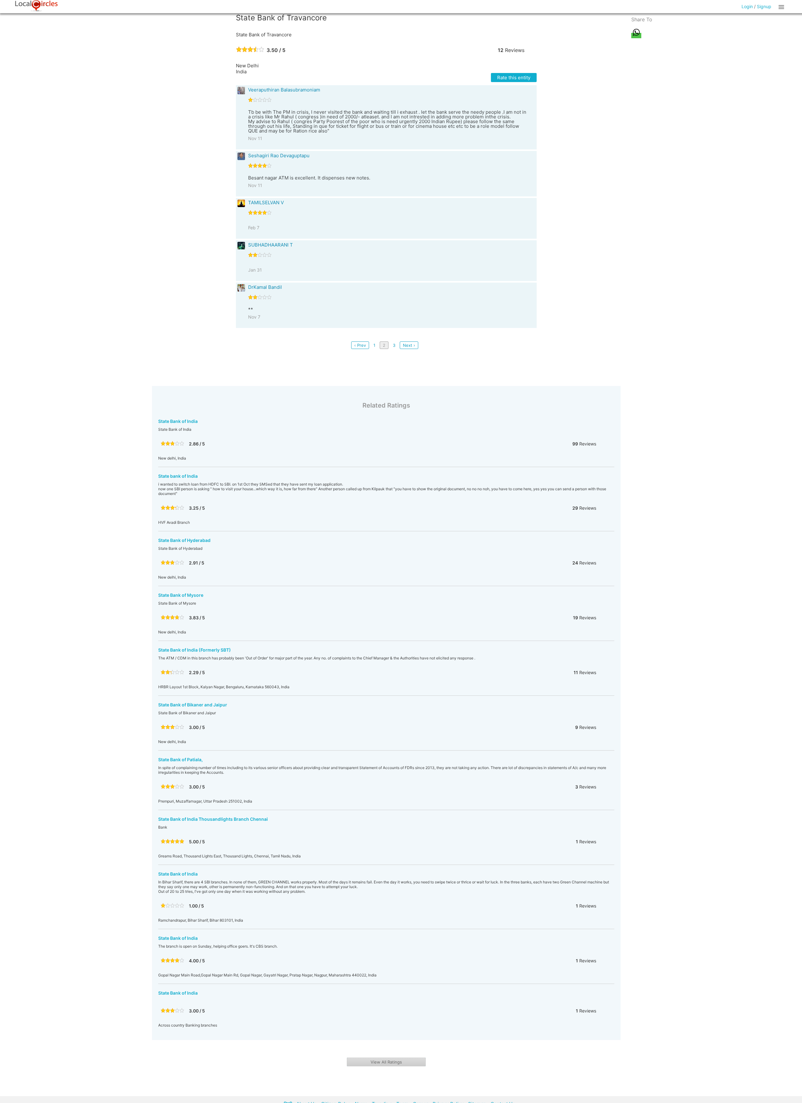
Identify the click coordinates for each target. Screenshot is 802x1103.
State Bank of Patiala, (180, 759)
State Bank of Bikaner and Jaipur (192, 704)
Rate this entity (513, 78)
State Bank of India (178, 421)
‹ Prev (360, 345)
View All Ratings (386, 1061)
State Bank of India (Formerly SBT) (194, 650)
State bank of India (178, 476)
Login (747, 6)
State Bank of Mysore (180, 595)
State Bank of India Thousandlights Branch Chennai (213, 819)
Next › (409, 345)
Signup (764, 6)
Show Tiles (782, 7)
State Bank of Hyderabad (184, 540)
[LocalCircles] (36, 6)
